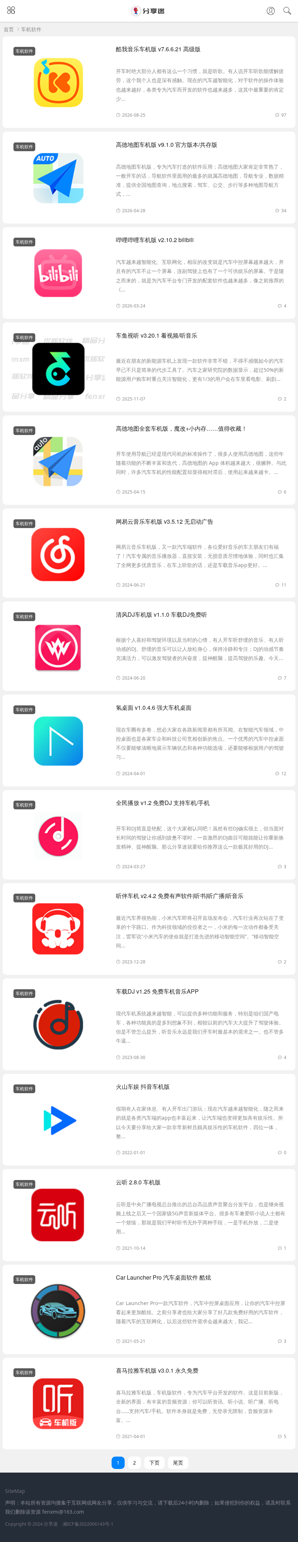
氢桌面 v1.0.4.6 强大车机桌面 (154, 707)
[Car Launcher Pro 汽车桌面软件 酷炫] (58, 1311)
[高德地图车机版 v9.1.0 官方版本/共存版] (58, 179)
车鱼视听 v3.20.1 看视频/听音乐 (156, 335)
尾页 (178, 1462)
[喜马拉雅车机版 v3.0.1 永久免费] (58, 1405)
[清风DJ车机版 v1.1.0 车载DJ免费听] (58, 649)
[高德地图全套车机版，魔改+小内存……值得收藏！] (58, 463)
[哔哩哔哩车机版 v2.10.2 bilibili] (58, 274)
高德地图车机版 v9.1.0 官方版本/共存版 (166, 144)
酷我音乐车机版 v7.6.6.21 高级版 (158, 49)
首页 (9, 29)
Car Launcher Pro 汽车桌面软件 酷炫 (163, 1277)
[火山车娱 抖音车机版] (58, 1121)
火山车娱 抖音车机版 (143, 1086)
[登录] (271, 11)
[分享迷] (149, 14)
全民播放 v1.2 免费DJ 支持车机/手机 (163, 802)
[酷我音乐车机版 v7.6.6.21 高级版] (58, 83)
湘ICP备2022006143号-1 (88, 1524)
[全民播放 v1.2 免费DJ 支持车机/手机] (58, 837)
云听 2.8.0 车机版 (138, 1182)
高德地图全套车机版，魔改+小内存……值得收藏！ (181, 428)
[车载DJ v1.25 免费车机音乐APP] (58, 1025)
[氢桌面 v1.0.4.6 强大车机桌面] (58, 742)
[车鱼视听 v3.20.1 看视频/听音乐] (58, 369)
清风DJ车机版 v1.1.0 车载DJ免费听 (161, 614)
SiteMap (15, 1490)
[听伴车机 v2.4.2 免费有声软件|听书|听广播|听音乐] (58, 930)
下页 (154, 1462)
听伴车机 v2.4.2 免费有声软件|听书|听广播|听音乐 (179, 895)
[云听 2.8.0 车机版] (58, 1216)
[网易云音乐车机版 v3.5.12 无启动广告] (58, 556)
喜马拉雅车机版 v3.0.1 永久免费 (157, 1370)
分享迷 (51, 1524)
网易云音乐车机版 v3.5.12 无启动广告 (164, 521)
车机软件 (31, 29)
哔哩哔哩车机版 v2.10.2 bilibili (155, 239)
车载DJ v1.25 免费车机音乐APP (157, 991)
